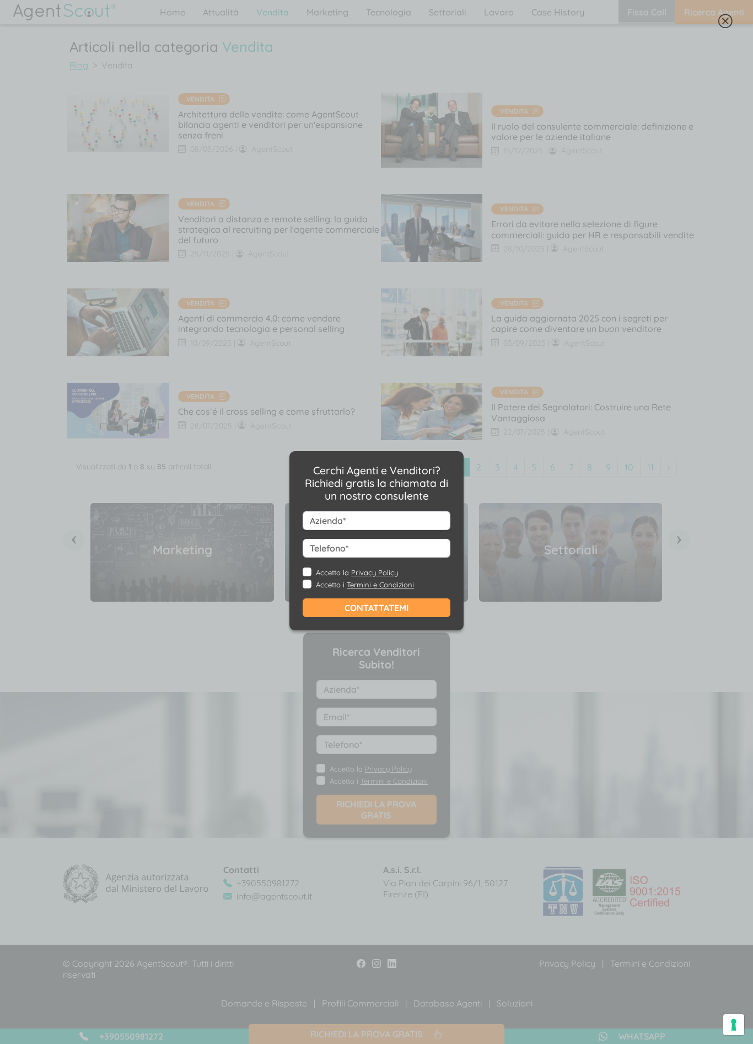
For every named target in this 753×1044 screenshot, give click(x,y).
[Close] (725, 23)
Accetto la (357, 572)
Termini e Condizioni (380, 584)
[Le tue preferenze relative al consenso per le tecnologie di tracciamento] (733, 1024)
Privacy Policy (374, 572)
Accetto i (365, 584)
